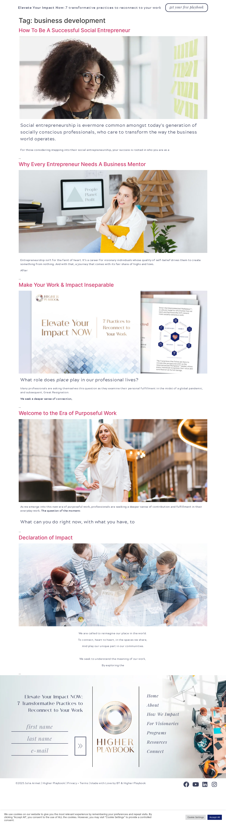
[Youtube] (195, 784)
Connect (155, 751)
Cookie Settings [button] (195, 817)
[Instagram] (214, 784)
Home (152, 696)
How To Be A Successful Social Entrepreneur (74, 30)
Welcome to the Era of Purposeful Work (68, 413)
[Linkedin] (205, 784)
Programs (156, 733)
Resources (157, 742)
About (153, 705)
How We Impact (163, 714)
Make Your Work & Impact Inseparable (66, 285)
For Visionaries (163, 723)
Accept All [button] (214, 817)
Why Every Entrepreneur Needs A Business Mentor (82, 164)
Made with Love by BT (105, 783)
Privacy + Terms (77, 783)
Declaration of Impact (46, 537)
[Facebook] (186, 784)
